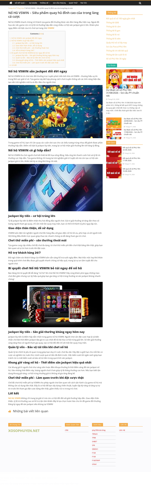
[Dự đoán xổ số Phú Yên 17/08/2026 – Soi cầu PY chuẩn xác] (114, 130)
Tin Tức (83, 3)
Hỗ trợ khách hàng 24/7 (23, 50)
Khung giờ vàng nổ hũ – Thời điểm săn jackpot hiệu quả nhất (38, 60)
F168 (94, 453)
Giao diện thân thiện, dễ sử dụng (27, 45)
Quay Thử (73, 3)
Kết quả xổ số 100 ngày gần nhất (120, 18)
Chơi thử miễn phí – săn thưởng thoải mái (30, 48)
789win (95, 434)
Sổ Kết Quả (20, 3)
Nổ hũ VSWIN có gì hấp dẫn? (22, 40)
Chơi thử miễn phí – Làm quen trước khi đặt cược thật (35, 63)
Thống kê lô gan (113, 30)
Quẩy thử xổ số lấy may (116, 42)
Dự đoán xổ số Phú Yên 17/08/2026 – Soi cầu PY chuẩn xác (133, 132)
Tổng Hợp (20, 8)
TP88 (94, 438)
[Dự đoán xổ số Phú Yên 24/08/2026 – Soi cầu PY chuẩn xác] (114, 119)
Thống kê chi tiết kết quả (117, 50)
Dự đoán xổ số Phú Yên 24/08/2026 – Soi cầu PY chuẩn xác (133, 121)
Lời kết (13, 65)
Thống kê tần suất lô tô (116, 54)
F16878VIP (96, 460)
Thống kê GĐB (112, 22)
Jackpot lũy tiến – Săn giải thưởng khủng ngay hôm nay (35, 55)
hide (41, 34)
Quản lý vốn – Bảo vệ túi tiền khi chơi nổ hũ (31, 58)
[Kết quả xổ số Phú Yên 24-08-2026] (114, 148)
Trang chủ (11, 8)
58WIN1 (95, 449)
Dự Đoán (33, 3)
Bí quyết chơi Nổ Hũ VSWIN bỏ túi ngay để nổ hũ (30, 53)
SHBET (94, 441)
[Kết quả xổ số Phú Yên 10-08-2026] (114, 169)
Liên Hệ (122, 430)
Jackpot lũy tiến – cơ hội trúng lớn (27, 43)
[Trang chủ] (10, 2)
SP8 (93, 445)
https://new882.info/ (50, 478)
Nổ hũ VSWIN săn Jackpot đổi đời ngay (26, 38)
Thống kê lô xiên (113, 38)
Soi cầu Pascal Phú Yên (116, 46)
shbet (94, 464)
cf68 (66, 430)
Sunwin (3, 480)
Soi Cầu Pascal (59, 3)
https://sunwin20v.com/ (42, 483)
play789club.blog (98, 430)
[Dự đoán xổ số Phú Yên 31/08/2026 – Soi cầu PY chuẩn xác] (124, 70)
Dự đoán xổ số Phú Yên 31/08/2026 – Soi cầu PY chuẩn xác (122, 92)
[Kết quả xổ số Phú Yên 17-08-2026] (114, 158)
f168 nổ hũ (4, 473)
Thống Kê (44, 3)
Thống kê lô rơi (112, 34)
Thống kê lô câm (113, 26)
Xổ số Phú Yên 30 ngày (116, 58)
